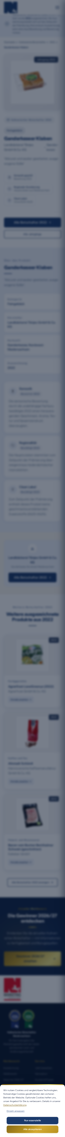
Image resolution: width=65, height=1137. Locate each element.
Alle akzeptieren (32, 1129)
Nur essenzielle (32, 1120)
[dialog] (32, 1110)
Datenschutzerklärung (14, 1105)
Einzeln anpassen (15, 1111)
